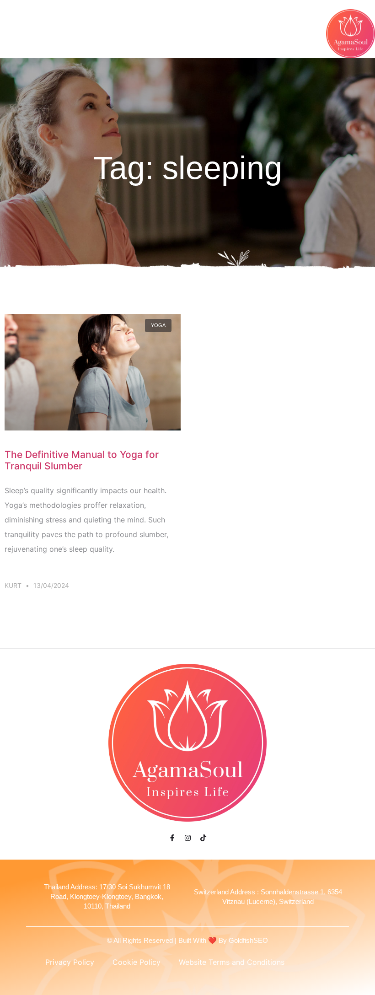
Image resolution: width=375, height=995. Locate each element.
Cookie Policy (136, 962)
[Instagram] (187, 837)
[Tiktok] (203, 837)
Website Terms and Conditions (231, 962)
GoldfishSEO (248, 940)
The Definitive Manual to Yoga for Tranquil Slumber (82, 460)
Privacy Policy (69, 962)
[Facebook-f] (172, 837)
